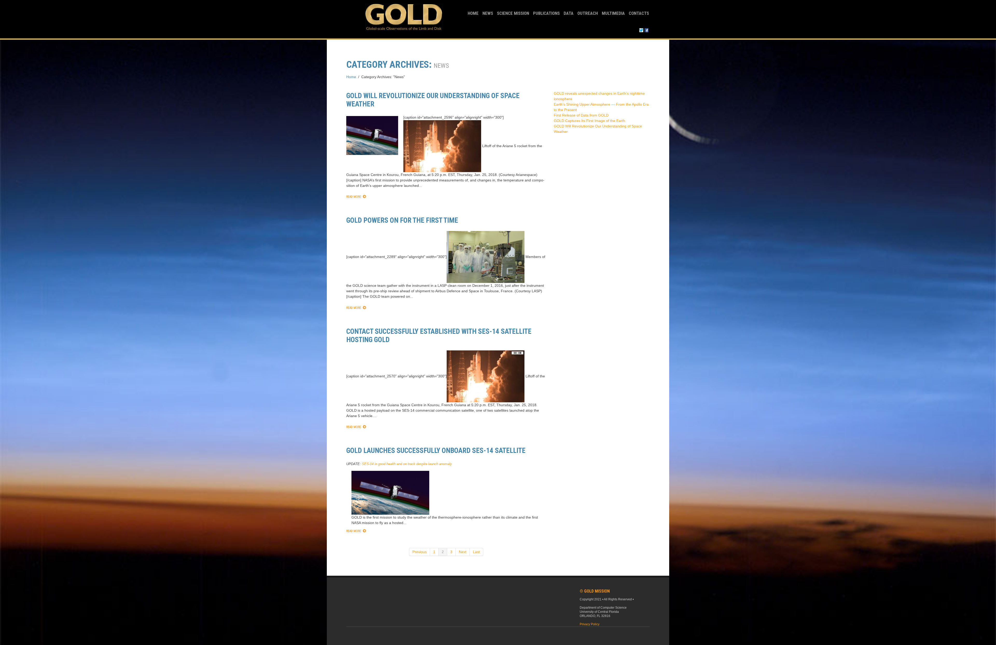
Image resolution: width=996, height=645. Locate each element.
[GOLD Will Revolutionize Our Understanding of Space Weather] (372, 135)
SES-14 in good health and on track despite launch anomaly (407, 464)
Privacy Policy (589, 624)
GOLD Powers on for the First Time (402, 220)
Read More (353, 197)
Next (462, 552)
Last (476, 552)
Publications (546, 13)
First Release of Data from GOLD (581, 115)
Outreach (587, 13)
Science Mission (513, 13)
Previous (419, 552)
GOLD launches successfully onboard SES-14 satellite (435, 450)
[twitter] (641, 30)
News (487, 13)
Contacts (639, 13)
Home (473, 13)
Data (568, 13)
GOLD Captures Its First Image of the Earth (589, 121)
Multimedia (613, 13)
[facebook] (646, 30)
